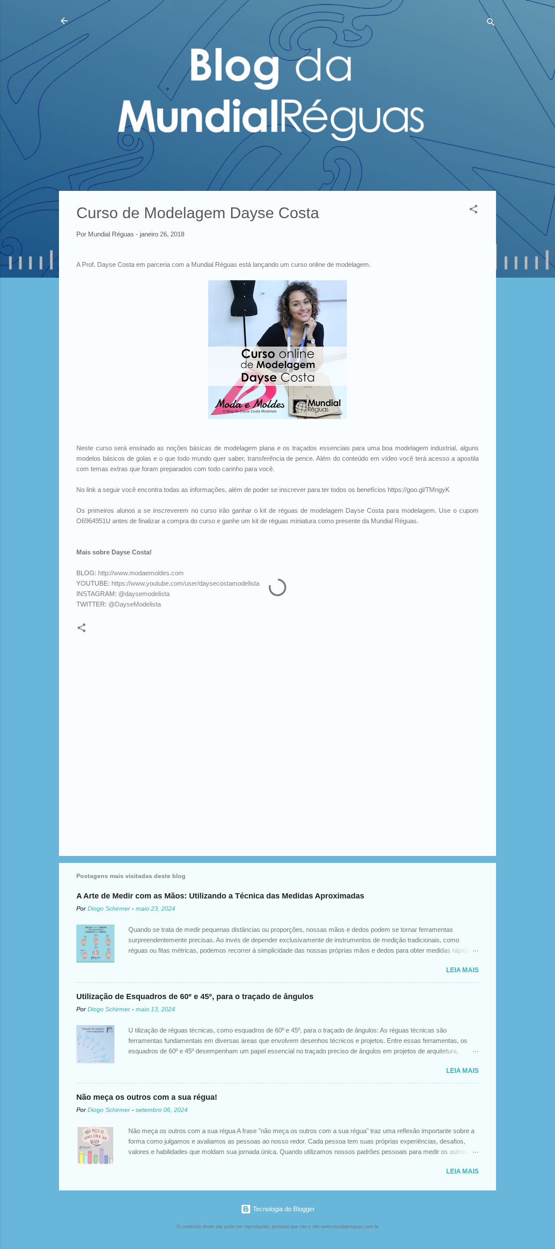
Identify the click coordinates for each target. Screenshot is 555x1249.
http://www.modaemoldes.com (141, 573)
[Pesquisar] (491, 23)
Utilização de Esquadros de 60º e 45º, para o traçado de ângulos (194, 996)
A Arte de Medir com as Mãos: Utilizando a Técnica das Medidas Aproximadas (220, 896)
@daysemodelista (144, 593)
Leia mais (462, 970)
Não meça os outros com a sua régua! (146, 1097)
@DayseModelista (134, 604)
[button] (473, 210)
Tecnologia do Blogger (283, 1209)
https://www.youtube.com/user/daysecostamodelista (185, 583)
